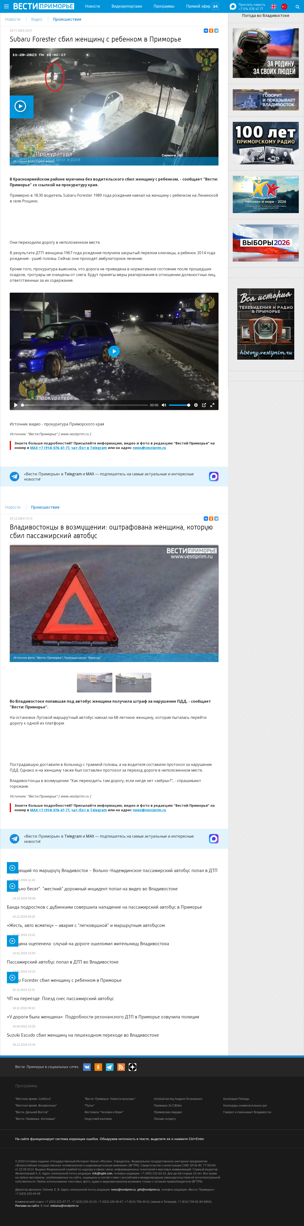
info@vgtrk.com (102, 1173)
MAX (90, 474)
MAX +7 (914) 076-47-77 (49, 447)
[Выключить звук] (164, 405)
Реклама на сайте (27, 1205)
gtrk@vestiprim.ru (148, 1189)
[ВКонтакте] (206, 31)
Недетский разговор (98, 1119)
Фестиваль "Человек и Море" (104, 1112)
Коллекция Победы (236, 1099)
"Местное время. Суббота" (33, 1099)
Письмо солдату (165, 1119)
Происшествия (67, 19)
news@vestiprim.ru (149, 447)
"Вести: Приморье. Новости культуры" (110, 1099)
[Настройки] (196, 405)
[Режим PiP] (204, 405)
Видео (36, 19)
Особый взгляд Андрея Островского (178, 1099)
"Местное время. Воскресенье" (36, 1105)
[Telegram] (216, 31)
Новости (92, 6)
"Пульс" (90, 1105)
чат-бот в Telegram (89, 447)
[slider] (84, 405)
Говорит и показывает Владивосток (247, 1112)
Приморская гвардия (168, 1112)
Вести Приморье (44, 6)
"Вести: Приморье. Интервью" (35, 1119)
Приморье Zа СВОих (168, 1105)
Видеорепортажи (127, 6)
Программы (164, 6)
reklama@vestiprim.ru (64, 1205)
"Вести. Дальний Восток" (31, 1112)
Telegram (73, 474)
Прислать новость (252, 4)
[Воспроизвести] (16, 405)
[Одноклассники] (211, 31)
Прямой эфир (198, 6)
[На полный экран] (212, 405)
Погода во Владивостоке (265, 15)
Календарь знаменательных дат (245, 1105)
